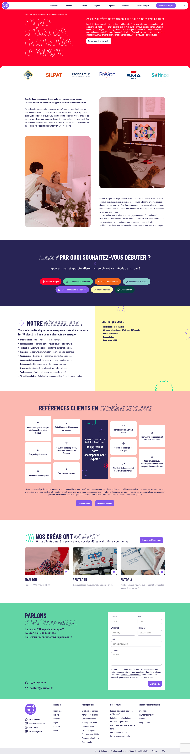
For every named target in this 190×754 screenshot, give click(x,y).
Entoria (126, 579)
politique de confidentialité (130, 674)
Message (114, 650)
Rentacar (80, 579)
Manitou (31, 579)
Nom (139, 616)
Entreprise (115, 628)
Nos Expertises (35, 14)
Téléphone (142, 628)
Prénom (114, 616)
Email (113, 639)
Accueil (27, 14)
